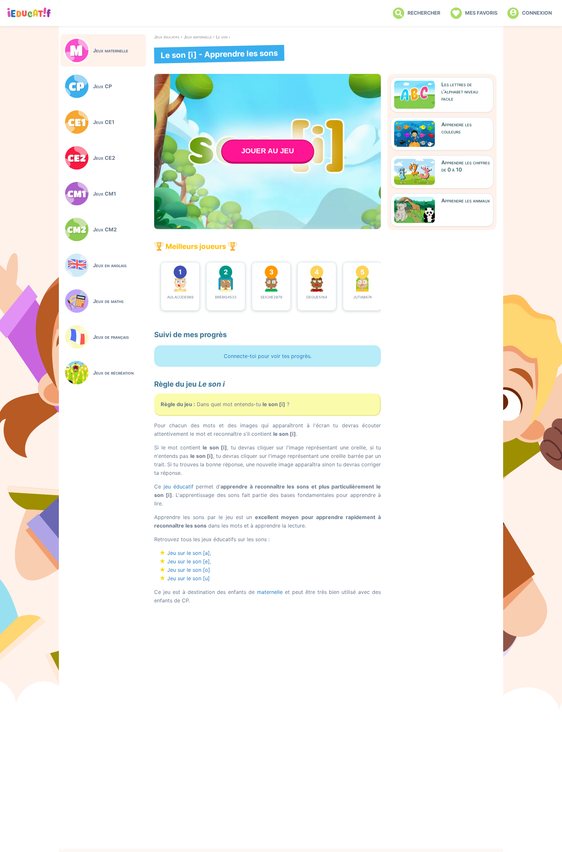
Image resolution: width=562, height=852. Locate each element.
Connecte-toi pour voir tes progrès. (268, 356)
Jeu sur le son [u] (188, 578)
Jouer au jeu (267, 151)
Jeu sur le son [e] (188, 561)
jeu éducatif (179, 486)
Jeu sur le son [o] (188, 570)
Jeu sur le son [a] (188, 553)
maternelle (270, 592)
